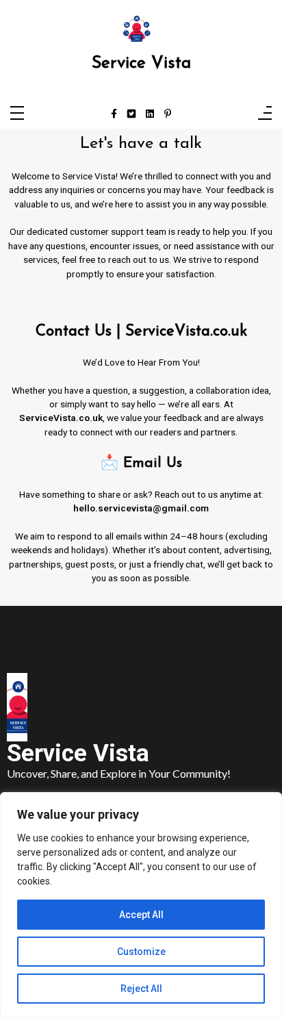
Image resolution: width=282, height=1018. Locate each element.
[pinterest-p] (167, 114)
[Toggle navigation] (17, 114)
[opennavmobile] (265, 114)
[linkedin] (150, 114)
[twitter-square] (131, 114)
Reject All (141, 988)
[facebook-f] (114, 114)
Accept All (141, 914)
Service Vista (141, 63)
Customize (141, 951)
